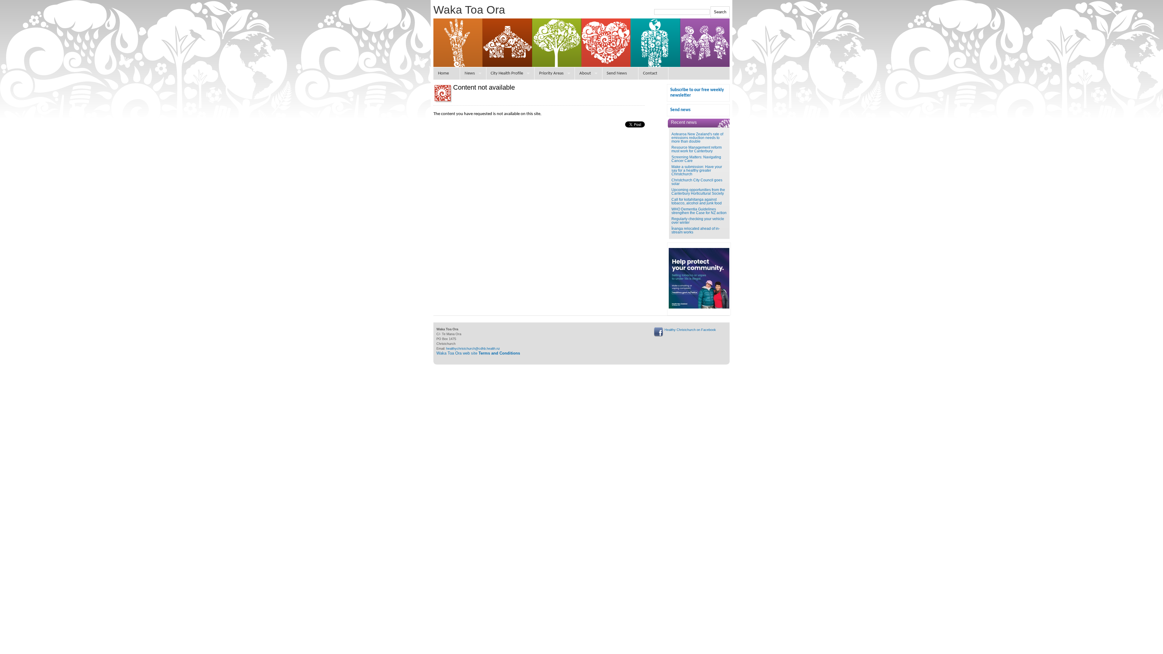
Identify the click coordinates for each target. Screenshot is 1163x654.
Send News (617, 73)
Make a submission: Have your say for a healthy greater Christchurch (696, 170)
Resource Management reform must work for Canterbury (696, 149)
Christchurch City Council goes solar (696, 182)
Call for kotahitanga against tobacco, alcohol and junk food (696, 201)
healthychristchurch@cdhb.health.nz (473, 348)
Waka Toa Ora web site (478, 353)
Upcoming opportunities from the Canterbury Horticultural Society (698, 192)
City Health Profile (507, 73)
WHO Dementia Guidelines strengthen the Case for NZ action (699, 211)
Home (443, 73)
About (585, 73)
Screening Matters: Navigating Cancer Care (696, 159)
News (470, 73)
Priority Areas (551, 73)
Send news (680, 110)
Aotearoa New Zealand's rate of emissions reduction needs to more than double (697, 138)
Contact (650, 73)
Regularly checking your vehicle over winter (697, 221)
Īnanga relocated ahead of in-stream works (695, 230)
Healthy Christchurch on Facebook (690, 330)
